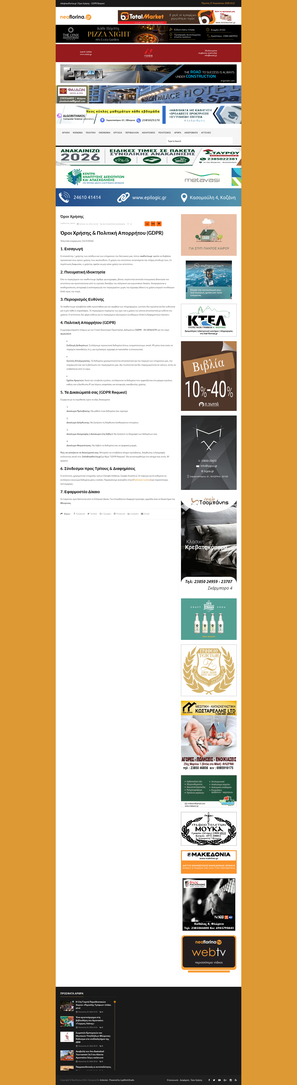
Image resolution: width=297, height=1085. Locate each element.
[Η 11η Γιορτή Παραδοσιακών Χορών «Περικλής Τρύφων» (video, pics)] (67, 1006)
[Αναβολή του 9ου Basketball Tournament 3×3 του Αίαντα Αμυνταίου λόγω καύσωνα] (67, 1055)
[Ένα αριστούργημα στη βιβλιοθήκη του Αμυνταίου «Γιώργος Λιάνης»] (67, 1021)
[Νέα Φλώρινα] (75, 17)
